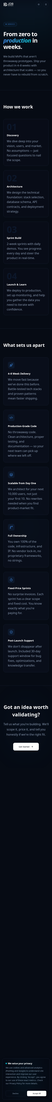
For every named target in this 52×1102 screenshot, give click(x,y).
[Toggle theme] (38, 4)
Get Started (24, 746)
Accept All (37, 1093)
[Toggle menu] (46, 4)
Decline (15, 1093)
